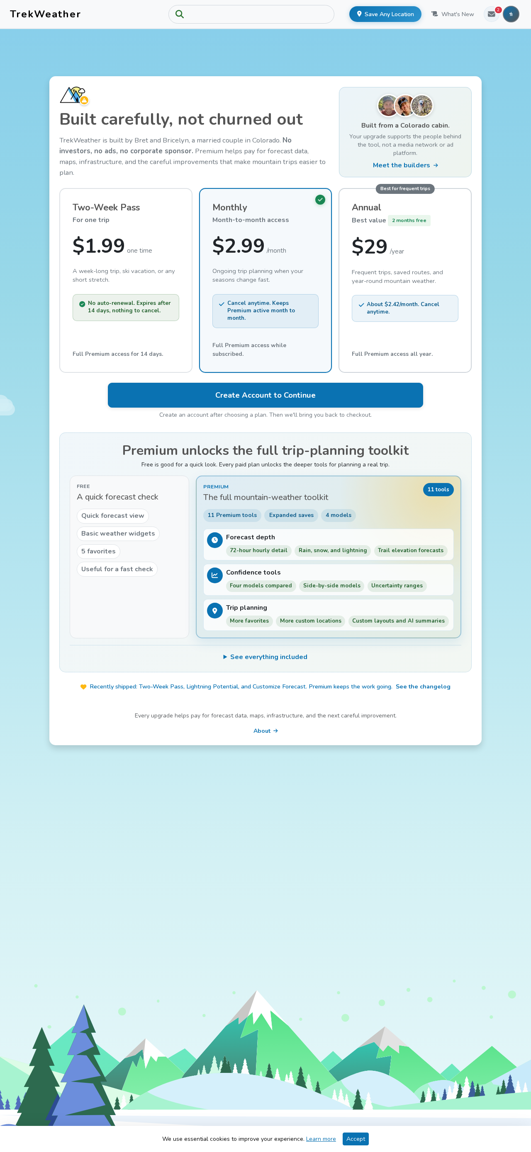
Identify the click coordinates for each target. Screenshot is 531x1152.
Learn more (321, 1139)
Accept (355, 1139)
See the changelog (423, 686)
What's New (457, 14)
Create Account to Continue (265, 395)
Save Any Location (389, 14)
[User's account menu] (511, 14)
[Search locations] (251, 14)
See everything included (268, 657)
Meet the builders (401, 165)
